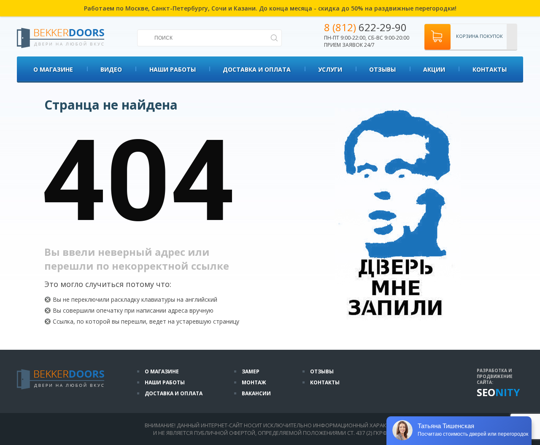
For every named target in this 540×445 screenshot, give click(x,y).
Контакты (489, 69)
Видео (111, 69)
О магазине (53, 69)
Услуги (330, 69)
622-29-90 (365, 27)
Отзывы (382, 69)
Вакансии (256, 393)
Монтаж (254, 382)
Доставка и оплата (257, 69)
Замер (250, 371)
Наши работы (172, 69)
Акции (434, 69)
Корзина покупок (479, 36)
